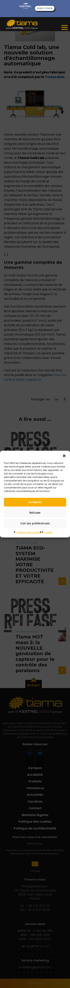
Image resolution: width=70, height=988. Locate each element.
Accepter (35, 502)
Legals (48, 532)
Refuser (35, 513)
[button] (64, 456)
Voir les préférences (35, 523)
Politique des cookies (29, 532)
